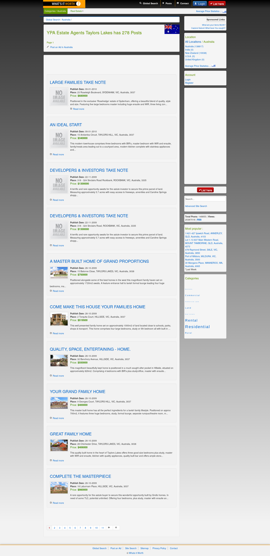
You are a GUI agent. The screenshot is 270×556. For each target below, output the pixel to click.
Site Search (131, 548)
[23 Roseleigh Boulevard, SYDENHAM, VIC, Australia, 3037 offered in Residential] (58, 96)
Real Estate (76, 11)
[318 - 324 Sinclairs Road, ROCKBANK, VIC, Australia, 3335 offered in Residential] (58, 230)
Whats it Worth (136, 552)
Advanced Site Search (196, 206)
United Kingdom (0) (194, 59)
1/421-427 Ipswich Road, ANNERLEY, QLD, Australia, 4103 (203, 235)
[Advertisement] (103, 65)
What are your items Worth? (213, 24)
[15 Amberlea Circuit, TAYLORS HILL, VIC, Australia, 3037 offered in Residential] (58, 139)
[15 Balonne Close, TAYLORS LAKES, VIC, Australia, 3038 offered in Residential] (58, 272)
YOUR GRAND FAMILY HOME (77, 391)
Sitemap (144, 548)
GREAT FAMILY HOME (71, 434)
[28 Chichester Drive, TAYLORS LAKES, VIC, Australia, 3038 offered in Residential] (58, 445)
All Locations (193, 41)
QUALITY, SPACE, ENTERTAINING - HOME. (90, 349)
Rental (191, 320)
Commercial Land (192, 301)
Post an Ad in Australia (61, 47)
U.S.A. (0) (190, 56)
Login (201, 4)
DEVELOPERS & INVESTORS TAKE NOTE (89, 170)
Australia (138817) (194, 46)
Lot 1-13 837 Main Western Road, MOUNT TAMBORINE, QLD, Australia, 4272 (204, 243)
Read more (78, 108)
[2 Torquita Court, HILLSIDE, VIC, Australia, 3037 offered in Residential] (58, 319)
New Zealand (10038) (196, 52)
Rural (188, 333)
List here (218, 4)
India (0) (189, 49)
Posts (168, 3)
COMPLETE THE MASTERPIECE (80, 476)
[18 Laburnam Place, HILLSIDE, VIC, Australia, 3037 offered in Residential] (58, 487)
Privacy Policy (159, 548)
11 (103, 527)
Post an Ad (115, 548)
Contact (184, 3)
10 (96, 527)
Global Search (150, 3)
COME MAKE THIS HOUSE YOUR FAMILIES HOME (97, 306)
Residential (197, 326)
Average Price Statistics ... (209, 11)
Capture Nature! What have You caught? (208, 28)
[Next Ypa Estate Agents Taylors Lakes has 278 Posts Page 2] (109, 527)
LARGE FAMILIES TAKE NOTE (78, 82)
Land (188, 308)
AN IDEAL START (66, 124)
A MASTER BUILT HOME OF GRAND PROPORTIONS (99, 261)
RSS (199, 219)
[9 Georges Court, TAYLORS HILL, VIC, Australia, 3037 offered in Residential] (58, 403)
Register (189, 82)
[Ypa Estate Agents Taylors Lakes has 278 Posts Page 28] (116, 527)
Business (188, 289)
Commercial (192, 295)
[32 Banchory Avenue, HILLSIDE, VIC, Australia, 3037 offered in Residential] (58, 360)
